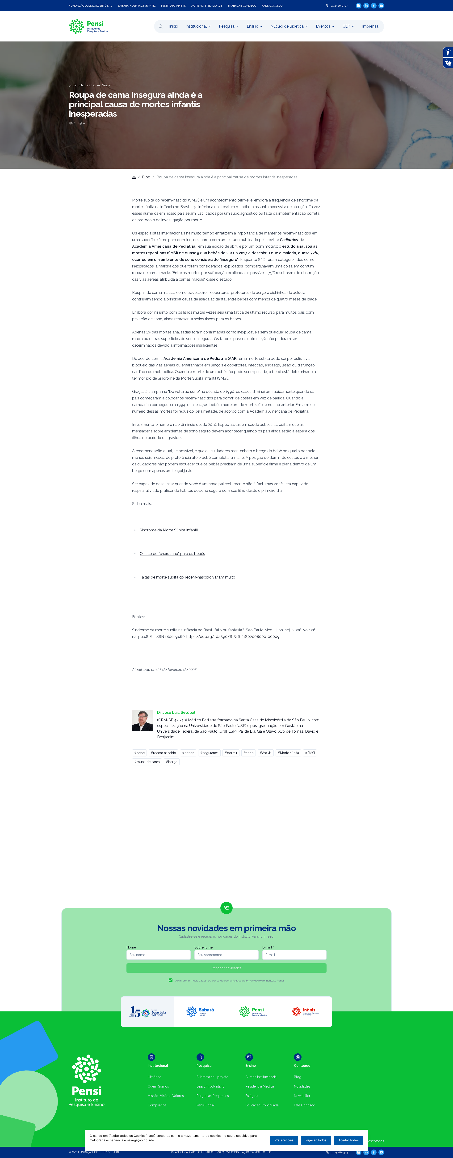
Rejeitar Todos (316, 1140)
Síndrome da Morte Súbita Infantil (169, 530)
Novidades (302, 1086)
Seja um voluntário (211, 1086)
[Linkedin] (366, 5)
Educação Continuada (262, 1105)
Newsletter (302, 1096)
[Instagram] (358, 5)
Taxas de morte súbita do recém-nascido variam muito (187, 577)
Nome (131, 947)
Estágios (251, 1096)
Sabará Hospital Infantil (136, 5)
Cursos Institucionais (261, 1077)
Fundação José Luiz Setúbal (90, 5)
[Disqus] (226, 836)
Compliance (157, 1105)
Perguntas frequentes (213, 1096)
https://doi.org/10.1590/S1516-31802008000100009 (233, 636)
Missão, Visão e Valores (166, 1096)
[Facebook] (374, 6)
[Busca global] (160, 26)
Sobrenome (203, 947)
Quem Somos (158, 1086)
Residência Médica (259, 1086)
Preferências (284, 1140)
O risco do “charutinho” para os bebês (172, 553)
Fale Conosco (304, 1105)
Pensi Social (206, 1105)
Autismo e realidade (206, 5)
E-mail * (268, 947)
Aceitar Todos (349, 1140)
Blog (146, 177)
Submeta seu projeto (212, 1077)
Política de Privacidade (246, 980)
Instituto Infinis (173, 5)
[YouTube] (381, 5)
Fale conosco (272, 5)
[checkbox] (170, 980)
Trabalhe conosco (242, 5)
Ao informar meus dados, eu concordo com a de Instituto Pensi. (230, 980)
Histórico (154, 1077)
